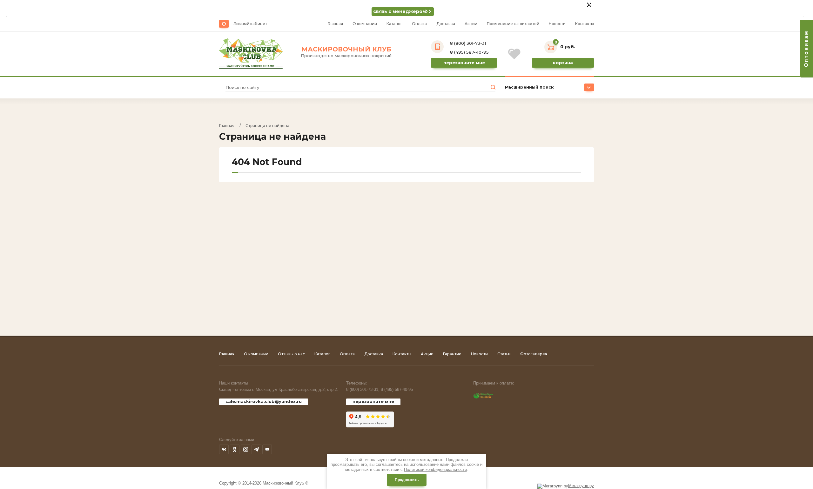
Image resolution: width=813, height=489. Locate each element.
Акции (471, 23)
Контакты (584, 23)
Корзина (563, 62)
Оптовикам (806, 48)
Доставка (445, 23)
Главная (335, 23)
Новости (557, 23)
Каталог (394, 23)
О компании (365, 23)
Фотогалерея (533, 354)
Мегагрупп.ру (581, 485)
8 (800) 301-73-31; (363, 389)
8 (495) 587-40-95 (469, 52)
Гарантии (452, 354)
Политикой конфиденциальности (435, 469)
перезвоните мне (373, 401)
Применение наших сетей (513, 23)
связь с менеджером (399, 11)
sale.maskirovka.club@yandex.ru (263, 401)
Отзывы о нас (291, 354)
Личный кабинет (250, 23)
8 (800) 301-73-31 (468, 43)
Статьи (504, 354)
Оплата (419, 23)
